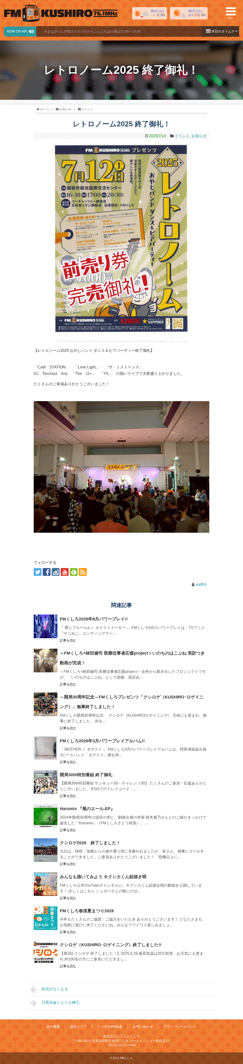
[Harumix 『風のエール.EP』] (45, 816)
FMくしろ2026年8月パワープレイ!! (94, 619)
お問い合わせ (143, 1026)
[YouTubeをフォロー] (65, 572)
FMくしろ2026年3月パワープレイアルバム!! (102, 740)
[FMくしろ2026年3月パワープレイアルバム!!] (45, 748)
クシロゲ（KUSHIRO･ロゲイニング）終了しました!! (110, 944)
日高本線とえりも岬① (60, 1002)
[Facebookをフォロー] (47, 572)
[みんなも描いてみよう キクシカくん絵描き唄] (45, 884)
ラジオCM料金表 (109, 1026)
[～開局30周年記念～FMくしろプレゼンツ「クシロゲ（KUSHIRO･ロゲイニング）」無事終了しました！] (45, 704)
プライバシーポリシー (179, 1026)
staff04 (201, 584)
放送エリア (78, 1026)
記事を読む (68, 640)
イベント (182, 136)
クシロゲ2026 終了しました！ (90, 842)
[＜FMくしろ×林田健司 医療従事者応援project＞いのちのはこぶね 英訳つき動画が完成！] (45, 660)
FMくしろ (61, 13)
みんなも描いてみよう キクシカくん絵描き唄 (103, 876)
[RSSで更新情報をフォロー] (83, 572)
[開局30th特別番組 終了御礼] (45, 782)
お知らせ (199, 136)
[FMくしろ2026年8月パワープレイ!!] (45, 626)
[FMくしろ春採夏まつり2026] (45, 918)
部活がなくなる (55, 989)
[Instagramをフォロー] (56, 572)
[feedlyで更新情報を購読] (74, 572)
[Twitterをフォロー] (38, 572)
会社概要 (53, 1026)
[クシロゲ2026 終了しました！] (45, 850)
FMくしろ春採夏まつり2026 (87, 910)
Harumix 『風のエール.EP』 (87, 808)
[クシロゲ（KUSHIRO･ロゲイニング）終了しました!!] (45, 952)
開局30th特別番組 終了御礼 (86, 774)
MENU (231, 18)
